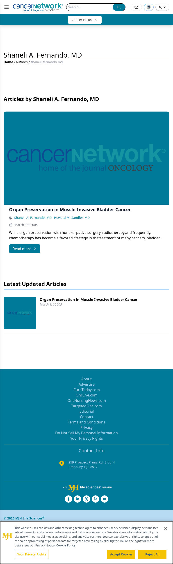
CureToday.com (86, 389)
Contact (86, 416)
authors (22, 62)
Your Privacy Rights (86, 438)
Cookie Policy (65, 545)
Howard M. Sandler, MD (72, 217)
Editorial (87, 411)
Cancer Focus (82, 20)
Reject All (152, 554)
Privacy (86, 427)
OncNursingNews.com (86, 400)
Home (8, 62)
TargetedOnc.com (86, 405)
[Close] (166, 528)
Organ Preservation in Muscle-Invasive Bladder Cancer (88, 299)
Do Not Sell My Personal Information (86, 432)
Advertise (87, 384)
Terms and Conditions (86, 422)
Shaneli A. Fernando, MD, (33, 217)
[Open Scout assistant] (149, 7)
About (86, 378)
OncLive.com (87, 395)
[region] (86, 542)
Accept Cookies (121, 554)
